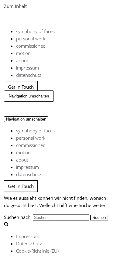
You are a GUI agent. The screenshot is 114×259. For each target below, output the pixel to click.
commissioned (31, 46)
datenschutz (28, 75)
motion (23, 53)
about (22, 60)
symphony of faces (35, 31)
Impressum (27, 236)
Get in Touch (21, 87)
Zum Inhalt (15, 6)
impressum (27, 68)
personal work (30, 39)
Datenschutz (29, 243)
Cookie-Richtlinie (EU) (37, 251)
